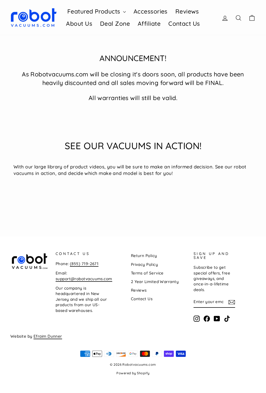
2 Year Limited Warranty (155, 281)
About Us (79, 23)
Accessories (151, 11)
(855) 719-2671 (84, 263)
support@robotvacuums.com (84, 278)
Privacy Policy (144, 264)
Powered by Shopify (132, 373)
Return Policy (144, 255)
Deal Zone (115, 23)
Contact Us (184, 23)
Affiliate (149, 23)
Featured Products (94, 11)
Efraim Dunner (48, 336)
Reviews (187, 11)
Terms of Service (147, 273)
